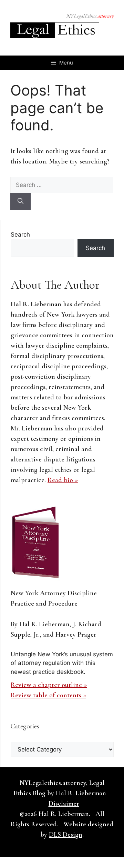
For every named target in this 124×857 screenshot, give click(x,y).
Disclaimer (64, 803)
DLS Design (65, 834)
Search (20, 234)
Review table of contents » (48, 695)
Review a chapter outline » (49, 685)
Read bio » (63, 480)
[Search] (20, 201)
